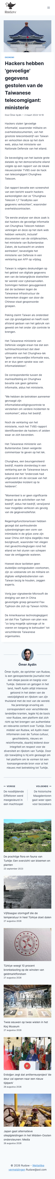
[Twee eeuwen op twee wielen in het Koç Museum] (27, 1001)
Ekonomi (9, 57)
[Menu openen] (48, 7)
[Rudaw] (10, 7)
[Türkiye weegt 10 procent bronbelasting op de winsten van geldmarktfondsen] (27, 944)
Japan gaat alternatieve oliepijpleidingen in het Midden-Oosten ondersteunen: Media (27, 1135)
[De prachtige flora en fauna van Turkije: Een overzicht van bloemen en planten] (27, 835)
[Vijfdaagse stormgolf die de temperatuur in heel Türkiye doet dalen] (27, 892)
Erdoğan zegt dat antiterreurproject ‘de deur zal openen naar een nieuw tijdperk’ (27, 1078)
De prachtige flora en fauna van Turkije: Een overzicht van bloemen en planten (27, 860)
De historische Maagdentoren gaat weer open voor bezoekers (41, 795)
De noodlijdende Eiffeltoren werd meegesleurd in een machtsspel (14, 795)
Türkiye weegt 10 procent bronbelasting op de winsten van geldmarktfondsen (24, 969)
